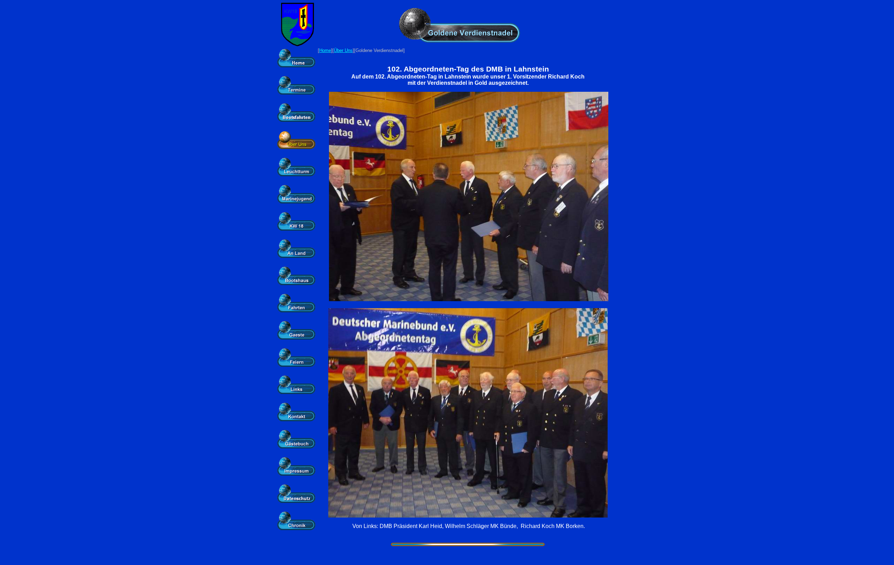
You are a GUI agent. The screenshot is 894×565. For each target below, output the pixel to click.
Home (325, 50)
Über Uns (343, 50)
